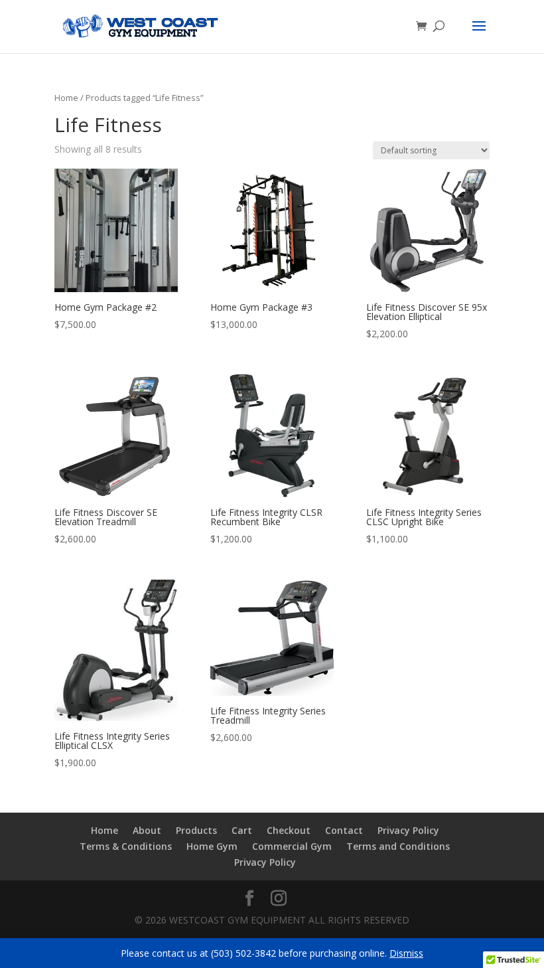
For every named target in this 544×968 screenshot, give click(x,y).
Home (66, 98)
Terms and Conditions (398, 846)
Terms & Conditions (126, 846)
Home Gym (212, 846)
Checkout (288, 830)
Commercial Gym (292, 846)
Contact (344, 830)
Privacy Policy (408, 830)
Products (196, 830)
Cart (242, 830)
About (147, 830)
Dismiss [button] (406, 953)
